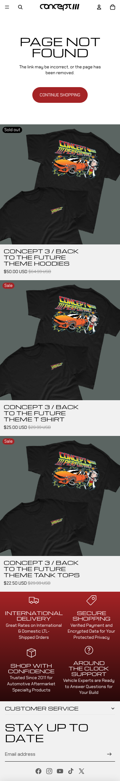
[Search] (20, 7)
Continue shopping (60, 95)
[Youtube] (60, 771)
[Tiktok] (70, 771)
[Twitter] (81, 771)
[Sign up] (109, 754)
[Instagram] (49, 771)
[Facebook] (38, 771)
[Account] (99, 7)
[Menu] (7, 7)
